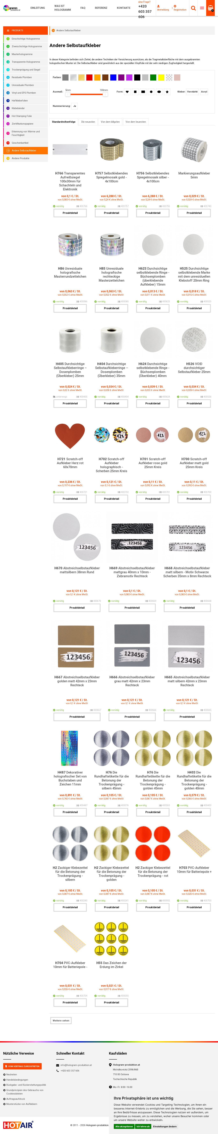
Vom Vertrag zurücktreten (23, 1066)
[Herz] (127, 92)
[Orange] (97, 77)
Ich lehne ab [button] (143, 1126)
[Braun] (105, 77)
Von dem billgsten (110, 121)
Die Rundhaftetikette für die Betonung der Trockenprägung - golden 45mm (153, 780)
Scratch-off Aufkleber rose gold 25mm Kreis (153, 463)
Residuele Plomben (22, 77)
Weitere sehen (61, 1020)
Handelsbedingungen (17, 1079)
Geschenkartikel (20, 142)
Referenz (101, 7)
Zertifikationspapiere (22, 123)
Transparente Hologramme (26, 61)
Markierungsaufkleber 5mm (194, 175)
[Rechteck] (143, 92)
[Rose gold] (177, 77)
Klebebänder (18, 108)
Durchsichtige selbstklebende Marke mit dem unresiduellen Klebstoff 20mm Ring (194, 274)
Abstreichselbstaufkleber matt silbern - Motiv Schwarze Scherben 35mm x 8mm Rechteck (187, 572)
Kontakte (123, 7)
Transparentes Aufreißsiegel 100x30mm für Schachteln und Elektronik (70, 181)
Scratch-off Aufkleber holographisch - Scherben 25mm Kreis (111, 465)
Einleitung (37, 7)
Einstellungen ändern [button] (165, 1126)
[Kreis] (151, 92)
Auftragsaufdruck (15, 1098)
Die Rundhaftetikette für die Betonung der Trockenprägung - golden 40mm (194, 780)
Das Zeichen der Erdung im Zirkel (111, 965)
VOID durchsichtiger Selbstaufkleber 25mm (194, 368)
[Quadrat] (135, 92)
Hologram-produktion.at (98, 1125)
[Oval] (159, 92)
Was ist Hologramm (62, 7)
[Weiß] (145, 77)
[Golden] (81, 77)
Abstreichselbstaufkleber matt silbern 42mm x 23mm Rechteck (187, 681)
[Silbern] (73, 77)
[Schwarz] (137, 77)
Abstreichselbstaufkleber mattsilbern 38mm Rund (77, 570)
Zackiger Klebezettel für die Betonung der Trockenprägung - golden (111, 874)
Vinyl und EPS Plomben (24, 92)
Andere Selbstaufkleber (24, 150)
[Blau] (113, 77)
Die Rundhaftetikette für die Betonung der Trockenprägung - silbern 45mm (111, 780)
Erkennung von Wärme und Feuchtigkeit (26, 133)
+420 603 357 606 (70, 1070)
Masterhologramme (22, 54)
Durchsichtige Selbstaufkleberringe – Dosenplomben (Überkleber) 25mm (70, 370)
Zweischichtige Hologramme (27, 46)
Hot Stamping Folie (22, 116)
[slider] (68, 94)
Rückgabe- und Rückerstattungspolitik (26, 1084)
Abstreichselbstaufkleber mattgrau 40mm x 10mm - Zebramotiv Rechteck (132, 572)
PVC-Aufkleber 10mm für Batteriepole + (194, 870)
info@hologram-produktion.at (76, 1065)
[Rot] (89, 77)
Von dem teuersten (136, 121)
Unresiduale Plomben (23, 85)
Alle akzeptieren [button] (124, 1126)
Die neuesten (88, 121)
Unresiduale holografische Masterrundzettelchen (70, 272)
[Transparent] (169, 77)
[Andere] (167, 92)
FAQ (82, 7)
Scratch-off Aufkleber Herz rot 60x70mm (70, 463)
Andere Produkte (20, 158)
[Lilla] (129, 77)
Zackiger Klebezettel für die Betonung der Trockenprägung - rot (152, 872)
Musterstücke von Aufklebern (21, 1104)
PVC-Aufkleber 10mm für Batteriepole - (70, 965)
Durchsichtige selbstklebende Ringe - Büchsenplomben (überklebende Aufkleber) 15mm (152, 276)
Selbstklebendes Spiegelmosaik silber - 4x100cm (152, 177)
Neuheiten (11, 1074)
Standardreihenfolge (63, 121)
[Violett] (121, 77)
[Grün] (153, 77)
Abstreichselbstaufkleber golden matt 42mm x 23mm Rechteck (77, 681)
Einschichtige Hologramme (26, 38)
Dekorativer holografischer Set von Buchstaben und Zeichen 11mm (70, 778)
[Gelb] (161, 77)
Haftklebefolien (20, 100)
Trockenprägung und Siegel (26, 69)
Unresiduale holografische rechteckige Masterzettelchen (111, 274)
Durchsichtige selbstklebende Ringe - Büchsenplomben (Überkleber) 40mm (152, 370)
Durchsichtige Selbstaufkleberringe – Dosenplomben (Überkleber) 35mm (111, 370)
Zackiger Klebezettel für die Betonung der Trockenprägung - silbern (70, 874)
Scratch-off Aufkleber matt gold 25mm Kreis (194, 463)
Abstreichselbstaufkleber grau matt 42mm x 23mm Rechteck (132, 681)
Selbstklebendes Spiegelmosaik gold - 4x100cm (111, 177)
